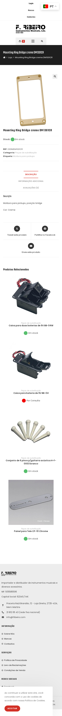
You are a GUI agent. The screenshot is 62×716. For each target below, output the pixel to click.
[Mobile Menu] (33, 41)
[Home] (4, 57)
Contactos (31, 17)
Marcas (31, 10)
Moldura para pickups (24, 156)
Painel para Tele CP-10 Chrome (31, 531)
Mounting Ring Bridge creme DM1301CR (34, 57)
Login (31, 3)
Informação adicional (30, 181)
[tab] (31, 174)
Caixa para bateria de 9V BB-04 (31, 393)
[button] (58, 287)
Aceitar (12, 708)
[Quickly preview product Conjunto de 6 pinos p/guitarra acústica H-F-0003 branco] (58, 414)
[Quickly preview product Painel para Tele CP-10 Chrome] (58, 485)
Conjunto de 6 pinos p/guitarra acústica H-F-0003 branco (31, 462)
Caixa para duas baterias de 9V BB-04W (31, 325)
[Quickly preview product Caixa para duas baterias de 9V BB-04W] (58, 279)
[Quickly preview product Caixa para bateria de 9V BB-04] (58, 347)
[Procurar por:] (42, 41)
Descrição (31, 174)
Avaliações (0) (31, 187)
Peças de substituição (26, 152)
